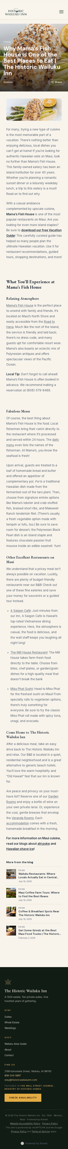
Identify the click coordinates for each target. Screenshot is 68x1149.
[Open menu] (61, 12)
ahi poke (43, 843)
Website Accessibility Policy (25, 1123)
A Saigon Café (20, 610)
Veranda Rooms (23, 818)
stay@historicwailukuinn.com (21, 1079)
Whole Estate (12, 1022)
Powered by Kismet (36, 1143)
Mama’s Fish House (19, 305)
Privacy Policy (50, 1123)
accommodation (17, 823)
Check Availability (23, 1097)
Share (58, 82)
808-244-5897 (13, 1075)
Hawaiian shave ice (20, 849)
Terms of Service (41, 1131)
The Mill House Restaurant (28, 652)
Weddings (10, 1027)
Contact (9, 1055)
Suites (8, 1016)
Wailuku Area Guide (16, 1043)
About (8, 1049)
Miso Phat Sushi (21, 689)
